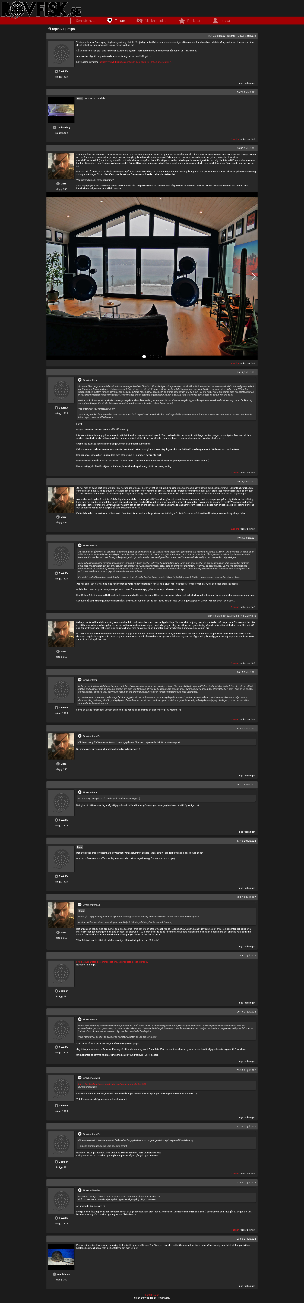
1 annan (235, 472)
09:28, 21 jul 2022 (246, 1070)
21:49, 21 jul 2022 (246, 1182)
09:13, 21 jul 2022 (246, 1011)
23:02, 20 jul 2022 (246, 897)
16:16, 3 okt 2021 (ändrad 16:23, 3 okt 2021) (232, 35)
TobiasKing (63, 127)
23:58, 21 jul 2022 (246, 1238)
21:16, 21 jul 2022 (246, 1126)
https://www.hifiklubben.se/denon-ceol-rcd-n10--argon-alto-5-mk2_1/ (136, 61)
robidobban (63, 1274)
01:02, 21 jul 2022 (246, 955)
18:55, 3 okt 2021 (246, 148)
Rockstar (194, 20)
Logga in (227, 20)
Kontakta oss (152, 1294)
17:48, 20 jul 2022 (246, 840)
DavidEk (63, 71)
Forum (120, 20)
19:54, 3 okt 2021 (246, 537)
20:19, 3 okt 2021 (246, 672)
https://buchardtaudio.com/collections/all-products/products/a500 (112, 961)
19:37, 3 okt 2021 (246, 481)
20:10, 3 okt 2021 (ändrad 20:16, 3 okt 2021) (232, 616)
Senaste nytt (85, 20)
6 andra (235, 363)
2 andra (235, 139)
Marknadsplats (156, 20)
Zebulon (63, 990)
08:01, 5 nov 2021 (246, 784)
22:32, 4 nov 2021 (246, 728)
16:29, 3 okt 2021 (246, 92)
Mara (80, 98)
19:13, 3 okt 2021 (246, 372)
